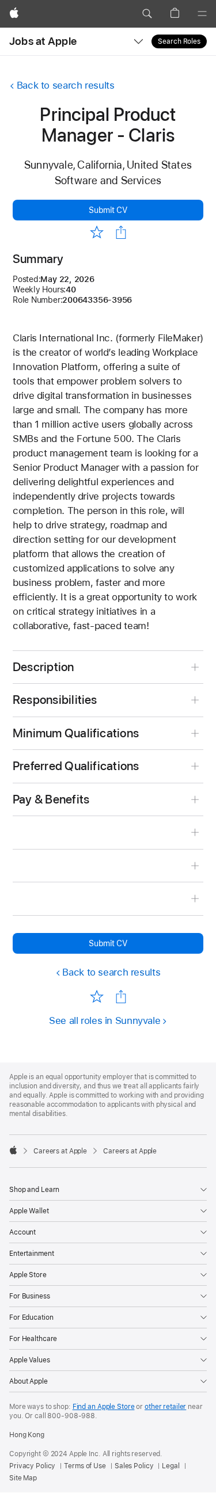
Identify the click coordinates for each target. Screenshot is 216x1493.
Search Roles (179, 41)
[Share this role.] (121, 232)
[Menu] (202, 14)
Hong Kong (26, 1435)
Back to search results (66, 85)
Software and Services (108, 180)
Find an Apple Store (104, 1407)
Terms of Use (85, 1466)
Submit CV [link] (108, 210)
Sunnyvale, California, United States (108, 165)
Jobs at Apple (43, 41)
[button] (147, 14)
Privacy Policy (32, 1466)
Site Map (23, 1478)
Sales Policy (134, 1466)
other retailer (165, 1407)
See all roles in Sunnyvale (104, 1020)
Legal (170, 1466)
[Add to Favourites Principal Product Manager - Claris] (97, 231)
